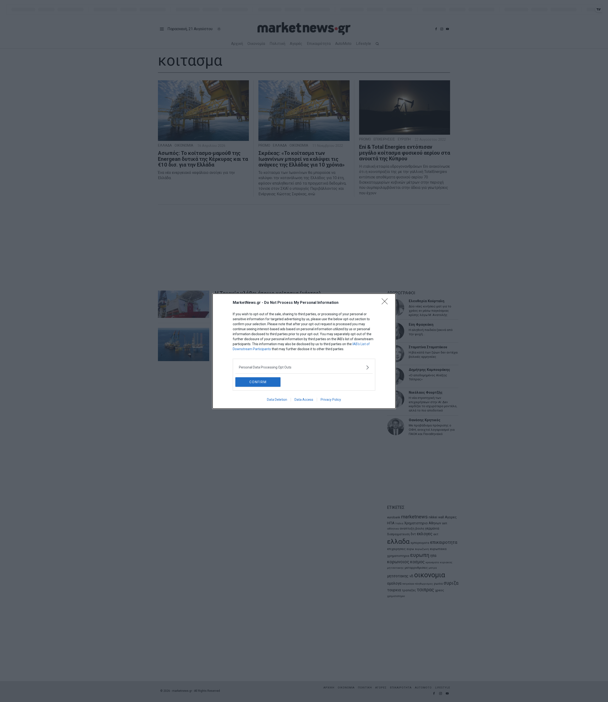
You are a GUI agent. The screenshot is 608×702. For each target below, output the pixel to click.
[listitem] (304, 367)
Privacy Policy (331, 399)
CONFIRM (258, 382)
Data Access (303, 399)
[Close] (386, 302)
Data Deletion (277, 399)
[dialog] (304, 351)
